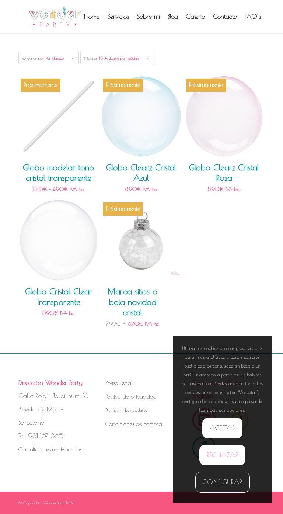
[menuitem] (91, 16)
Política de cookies (126, 410)
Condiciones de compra (133, 424)
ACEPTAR (222, 427)
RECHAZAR (222, 455)
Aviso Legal (119, 383)
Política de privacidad (131, 396)
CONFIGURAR (222, 482)
